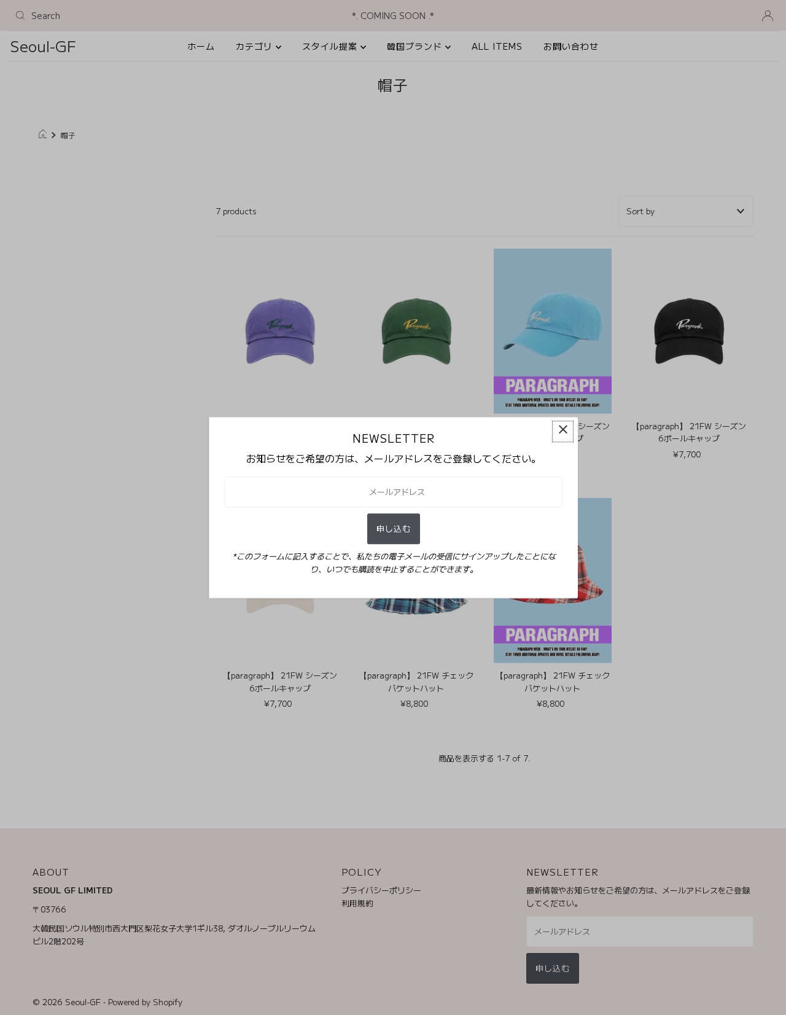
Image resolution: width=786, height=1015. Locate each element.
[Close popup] (563, 431)
